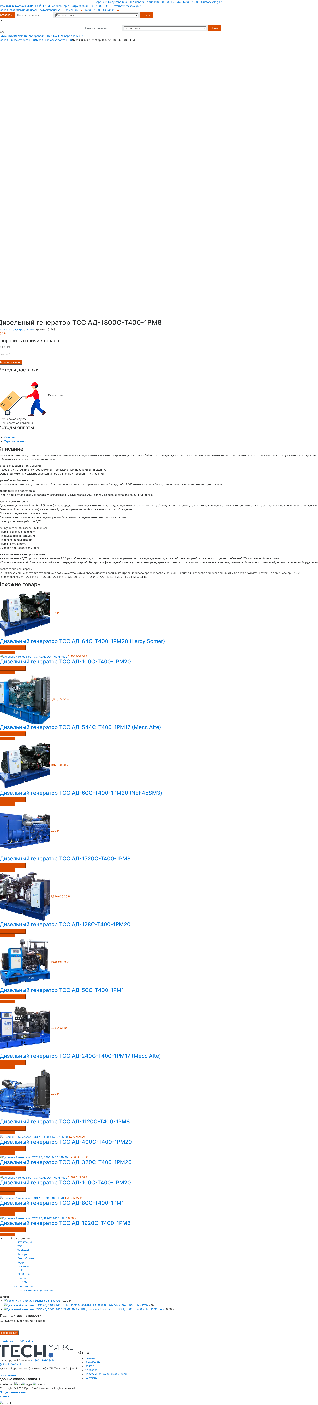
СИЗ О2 (22, 1282)
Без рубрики (25, 1258)
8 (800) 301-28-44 (169, 2)
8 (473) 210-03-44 (192, 2)
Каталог (13, 10)
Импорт (23, 10)
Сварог (67, 36)
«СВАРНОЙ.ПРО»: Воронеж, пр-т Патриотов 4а (44, 6)
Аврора (33, 36)
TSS (26, 36)
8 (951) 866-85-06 (101, 6)
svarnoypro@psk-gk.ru (128, 6)
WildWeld (23, 1250)
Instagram (9, 1341)
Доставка (44, 10)
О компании (70, 10)
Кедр (41, 36)
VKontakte (26, 1341)
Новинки (77, 36)
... (79, 10)
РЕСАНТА (56, 36)
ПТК (47, 36)
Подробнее (7, 652)
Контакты (56, 10)
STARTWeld (16, 36)
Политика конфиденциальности (106, 1374)
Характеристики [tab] (15, 441)
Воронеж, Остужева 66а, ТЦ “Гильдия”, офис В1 (126, 2)
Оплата (33, 10)
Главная (90, 1358)
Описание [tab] (10, 437)
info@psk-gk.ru (213, 2)
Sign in (110, 10)
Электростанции (24, 40)
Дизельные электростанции (53, 40)
